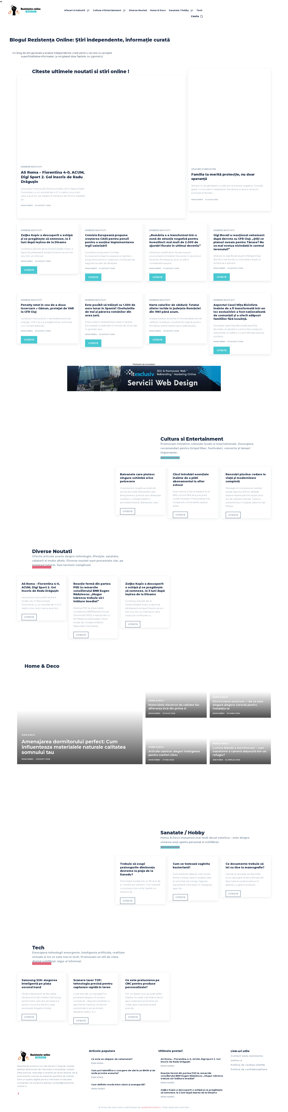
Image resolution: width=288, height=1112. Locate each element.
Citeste (29, 270)
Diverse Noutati (31, 167)
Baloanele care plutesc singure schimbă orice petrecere (137, 478)
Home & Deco (28, 735)
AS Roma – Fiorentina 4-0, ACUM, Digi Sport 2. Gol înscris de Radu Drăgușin (53, 177)
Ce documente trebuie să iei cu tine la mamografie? (245, 865)
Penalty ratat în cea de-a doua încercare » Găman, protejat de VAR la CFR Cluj (47, 308)
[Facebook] (18, 1093)
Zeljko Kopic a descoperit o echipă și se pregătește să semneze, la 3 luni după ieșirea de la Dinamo (47, 239)
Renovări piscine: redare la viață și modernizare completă (246, 478)
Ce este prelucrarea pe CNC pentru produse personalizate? (142, 984)
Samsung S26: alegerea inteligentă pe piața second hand (39, 984)
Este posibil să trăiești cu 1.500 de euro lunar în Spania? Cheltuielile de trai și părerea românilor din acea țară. (110, 310)
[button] (197, 16)
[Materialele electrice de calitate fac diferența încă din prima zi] (176, 696)
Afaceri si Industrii (203, 169)
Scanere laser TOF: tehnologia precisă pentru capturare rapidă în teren (92, 984)
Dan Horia (97, 1063)
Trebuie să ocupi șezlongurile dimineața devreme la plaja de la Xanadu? (137, 869)
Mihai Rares (27, 205)
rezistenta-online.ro (151, 1107)
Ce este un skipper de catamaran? (112, 1059)
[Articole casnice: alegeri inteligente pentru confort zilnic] (176, 742)
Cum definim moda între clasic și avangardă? (118, 1084)
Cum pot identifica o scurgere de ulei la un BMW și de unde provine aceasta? (123, 1072)
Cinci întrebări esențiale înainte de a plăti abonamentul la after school (191, 480)
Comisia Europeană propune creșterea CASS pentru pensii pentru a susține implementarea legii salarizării (109, 240)
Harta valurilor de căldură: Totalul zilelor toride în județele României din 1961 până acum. (175, 308)
